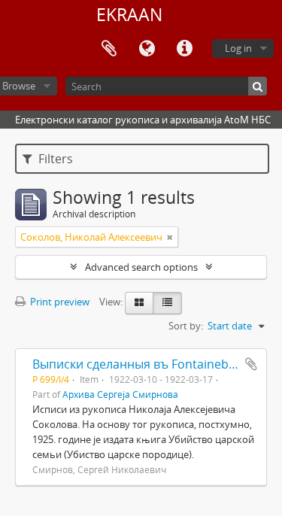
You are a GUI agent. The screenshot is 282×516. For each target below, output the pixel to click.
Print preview (58, 301)
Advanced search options (141, 267)
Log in (238, 48)
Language (146, 49)
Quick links (184, 49)
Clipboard (109, 49)
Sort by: (185, 325)
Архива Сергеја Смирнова (120, 394)
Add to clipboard (251, 364)
